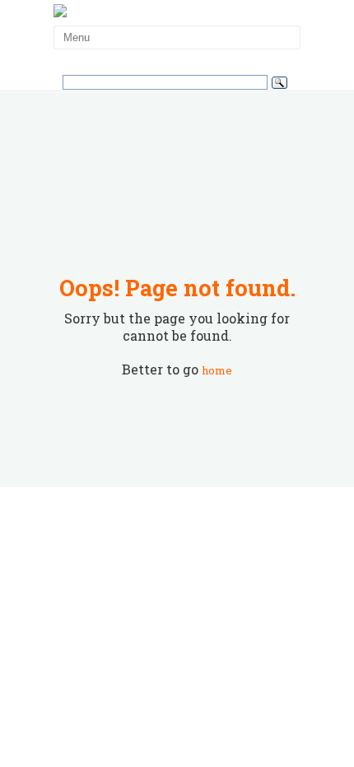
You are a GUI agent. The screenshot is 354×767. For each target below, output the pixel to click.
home (217, 370)
